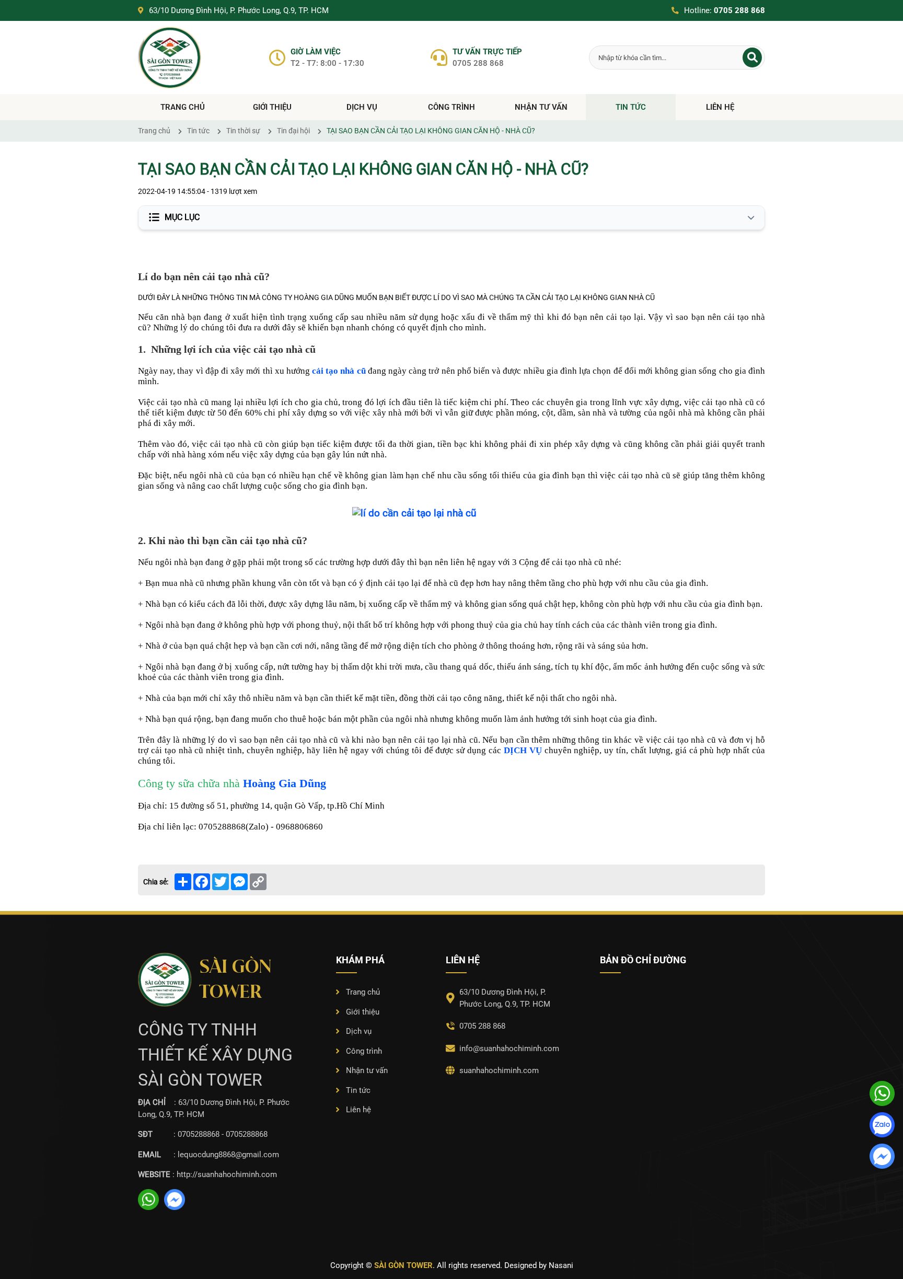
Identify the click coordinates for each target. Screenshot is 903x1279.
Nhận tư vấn (541, 107)
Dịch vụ (361, 107)
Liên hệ (720, 107)
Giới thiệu (272, 107)
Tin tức (631, 107)
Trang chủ (182, 107)
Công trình (451, 107)
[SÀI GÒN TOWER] (170, 58)
